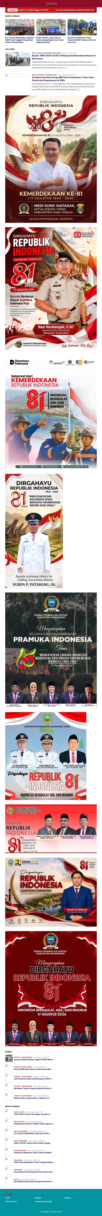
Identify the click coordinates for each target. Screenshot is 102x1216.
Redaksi (38, 1198)
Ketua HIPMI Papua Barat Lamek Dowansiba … (33, 1069)
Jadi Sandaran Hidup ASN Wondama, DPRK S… (33, 1079)
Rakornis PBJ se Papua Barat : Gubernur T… (32, 1098)
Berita (34, 53)
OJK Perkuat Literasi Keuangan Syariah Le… (33, 1114)
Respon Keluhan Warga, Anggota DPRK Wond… (34, 1059)
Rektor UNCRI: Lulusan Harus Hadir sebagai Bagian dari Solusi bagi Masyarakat (18, 40)
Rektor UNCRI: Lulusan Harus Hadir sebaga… (33, 1143)
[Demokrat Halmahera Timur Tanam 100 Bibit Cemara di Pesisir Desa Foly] (51, 27)
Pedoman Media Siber (43, 1202)
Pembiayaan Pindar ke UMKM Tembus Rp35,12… (34, 1124)
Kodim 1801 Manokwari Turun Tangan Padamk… (34, 1162)
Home (7, 1198)
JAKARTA (22, 1112)
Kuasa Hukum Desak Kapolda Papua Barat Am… (34, 1172)
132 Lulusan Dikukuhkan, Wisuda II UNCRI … (32, 1133)
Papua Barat (57, 53)
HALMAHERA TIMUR (50, 75)
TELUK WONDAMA (26, 1057)
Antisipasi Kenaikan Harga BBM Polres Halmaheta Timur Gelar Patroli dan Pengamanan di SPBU (63, 79)
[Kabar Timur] (51, 3)
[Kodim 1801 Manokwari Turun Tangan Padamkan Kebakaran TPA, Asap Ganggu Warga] (82, 27)
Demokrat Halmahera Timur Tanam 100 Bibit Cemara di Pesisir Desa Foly (50, 40)
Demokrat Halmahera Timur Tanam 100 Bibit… (33, 1153)
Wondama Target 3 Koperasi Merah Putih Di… (33, 1088)
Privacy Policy (11, 1202)
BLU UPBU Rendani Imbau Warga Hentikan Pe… (34, 1181)
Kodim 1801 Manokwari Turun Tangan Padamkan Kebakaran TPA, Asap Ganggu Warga (80, 40)
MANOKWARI (48, 53)
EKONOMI (40, 53)
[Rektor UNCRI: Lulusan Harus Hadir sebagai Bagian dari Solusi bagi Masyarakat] (19, 27)
